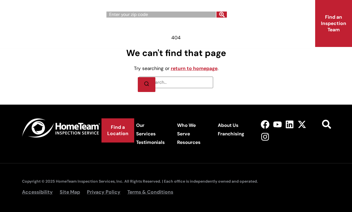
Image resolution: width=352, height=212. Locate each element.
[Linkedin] (290, 124)
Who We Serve (175, 30)
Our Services (121, 30)
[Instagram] (265, 137)
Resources (188, 142)
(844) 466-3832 (280, 12)
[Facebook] (265, 124)
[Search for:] (176, 82)
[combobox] (161, 14)
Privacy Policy (103, 192)
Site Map (70, 192)
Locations (117, 42)
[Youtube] (277, 124)
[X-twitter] (302, 124)
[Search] (221, 14)
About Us (226, 30)
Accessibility (37, 192)
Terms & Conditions (150, 192)
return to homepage (194, 68)
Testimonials (150, 142)
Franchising (273, 30)
